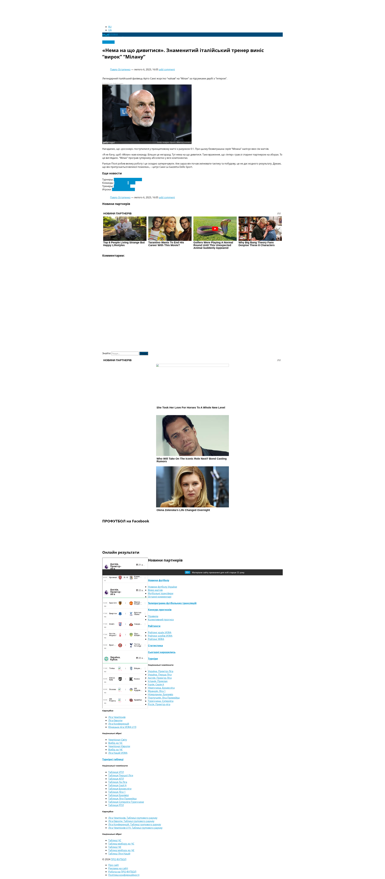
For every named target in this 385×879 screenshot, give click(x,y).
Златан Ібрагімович (123, 189)
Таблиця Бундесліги (119, 788)
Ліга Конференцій (118, 723)
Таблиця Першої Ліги (120, 775)
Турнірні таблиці (112, 759)
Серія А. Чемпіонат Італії (128, 179)
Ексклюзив (108, 42)
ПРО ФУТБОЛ (118, 859)
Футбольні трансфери (160, 593)
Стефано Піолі (122, 186)
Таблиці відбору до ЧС (121, 843)
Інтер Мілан (121, 182)
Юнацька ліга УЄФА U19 (122, 727)
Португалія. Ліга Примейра (164, 697)
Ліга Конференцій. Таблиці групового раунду (134, 824)
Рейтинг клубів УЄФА (160, 635)
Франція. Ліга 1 (157, 691)
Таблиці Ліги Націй (119, 853)
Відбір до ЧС (115, 743)
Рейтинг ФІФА (156, 639)
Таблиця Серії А (117, 785)
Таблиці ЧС (114, 840)
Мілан (131, 182)
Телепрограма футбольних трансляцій (172, 603)
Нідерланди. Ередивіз (160, 694)
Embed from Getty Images (112, 83)
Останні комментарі (159, 596)
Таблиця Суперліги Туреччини (126, 802)
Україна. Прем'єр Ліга (160, 671)
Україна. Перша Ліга (160, 674)
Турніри (153, 658)
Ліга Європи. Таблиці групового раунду (131, 821)
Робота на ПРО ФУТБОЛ (122, 871)
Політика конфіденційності (123, 875)
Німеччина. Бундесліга (161, 687)
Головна (113, 34)
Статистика (155, 645)
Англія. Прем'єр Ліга (160, 678)
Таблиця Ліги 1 (117, 792)
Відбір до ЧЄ (115, 749)
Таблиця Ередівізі (118, 795)
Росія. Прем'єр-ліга (159, 704)
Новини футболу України (162, 586)
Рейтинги (154, 626)
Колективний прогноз (161, 619)
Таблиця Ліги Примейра (122, 798)
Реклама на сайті (118, 868)
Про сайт (113, 865)
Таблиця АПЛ (116, 778)
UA (110, 30)
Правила (153, 616)
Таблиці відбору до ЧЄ (121, 850)
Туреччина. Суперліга (160, 701)
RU (110, 26)
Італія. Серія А (156, 684)
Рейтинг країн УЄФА (159, 632)
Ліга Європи (115, 720)
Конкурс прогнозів (159, 609)
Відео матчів (155, 590)
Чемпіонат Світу (117, 739)
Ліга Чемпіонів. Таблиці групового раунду (132, 817)
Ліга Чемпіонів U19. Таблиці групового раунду (135, 827)
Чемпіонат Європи (119, 746)
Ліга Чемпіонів (116, 717)
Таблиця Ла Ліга (117, 782)
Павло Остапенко (120, 69)
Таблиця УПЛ (116, 772)
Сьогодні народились (162, 652)
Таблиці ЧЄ (114, 847)
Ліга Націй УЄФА (117, 753)
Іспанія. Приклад (157, 681)
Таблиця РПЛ (116, 805)
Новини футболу (158, 580)
